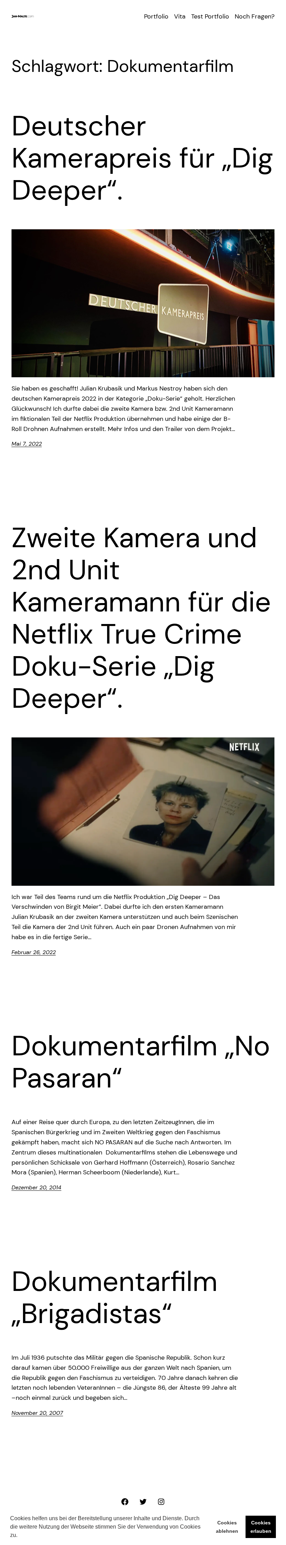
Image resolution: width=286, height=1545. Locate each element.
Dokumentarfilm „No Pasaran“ (141, 1062)
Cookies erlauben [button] (260, 1527)
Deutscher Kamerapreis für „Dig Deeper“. (142, 158)
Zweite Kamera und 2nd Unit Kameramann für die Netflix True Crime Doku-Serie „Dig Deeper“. (141, 618)
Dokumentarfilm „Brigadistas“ (115, 1297)
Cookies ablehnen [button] (227, 1527)
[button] (20, 1536)
